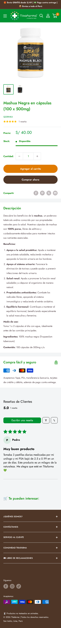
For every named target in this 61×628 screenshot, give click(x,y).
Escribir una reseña (22, 420)
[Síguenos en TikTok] (18, 586)
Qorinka (8, 116)
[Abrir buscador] (41, 16)
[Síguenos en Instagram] (12, 586)
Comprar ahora (30, 180)
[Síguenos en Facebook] (5, 586)
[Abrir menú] (5, 16)
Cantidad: (8, 156)
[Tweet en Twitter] (48, 193)
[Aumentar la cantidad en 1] (37, 156)
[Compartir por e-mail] (55, 193)
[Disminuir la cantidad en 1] (19, 156)
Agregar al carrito (30, 169)
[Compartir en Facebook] (36, 193)
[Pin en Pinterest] (42, 193)
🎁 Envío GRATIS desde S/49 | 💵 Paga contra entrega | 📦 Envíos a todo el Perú (30, 4)
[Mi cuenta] (48, 16)
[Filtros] (45, 420)
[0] (55, 16)
